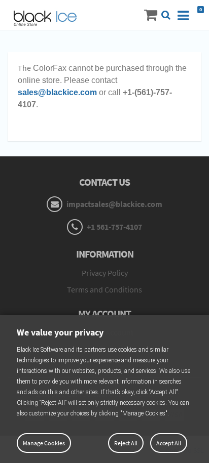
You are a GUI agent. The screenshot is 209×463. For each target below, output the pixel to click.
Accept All (168, 443)
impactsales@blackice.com (113, 204)
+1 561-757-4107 (113, 227)
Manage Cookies (44, 443)
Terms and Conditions (104, 289)
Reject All (125, 443)
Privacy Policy (105, 273)
